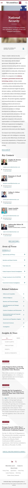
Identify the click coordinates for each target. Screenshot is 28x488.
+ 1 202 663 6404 (7, 203)
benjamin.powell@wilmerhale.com (11, 183)
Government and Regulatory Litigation (12, 319)
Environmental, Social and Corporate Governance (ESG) (11, 315)
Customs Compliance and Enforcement (12, 310)
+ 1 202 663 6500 (7, 219)
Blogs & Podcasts (11, 353)
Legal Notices (13, 470)
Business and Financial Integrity (10, 301)
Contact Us (20, 465)
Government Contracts (8, 323)
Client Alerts (9, 341)
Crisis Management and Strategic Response (11, 306)
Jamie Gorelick (13, 208)
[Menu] (1, 3)
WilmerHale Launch (10, 465)
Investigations (6, 326)
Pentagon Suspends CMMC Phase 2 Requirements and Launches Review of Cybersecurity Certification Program (13, 428)
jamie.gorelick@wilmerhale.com (11, 215)
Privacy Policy (6, 470)
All (7, 338)
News (18, 338)
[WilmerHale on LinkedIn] (12, 461)
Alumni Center (14, 468)
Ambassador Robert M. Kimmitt (15, 225)
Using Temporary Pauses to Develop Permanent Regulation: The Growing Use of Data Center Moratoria (13, 368)
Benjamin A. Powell (14, 176)
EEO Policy (18, 473)
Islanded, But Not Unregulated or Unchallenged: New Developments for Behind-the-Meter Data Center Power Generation (13, 393)
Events (7, 349)
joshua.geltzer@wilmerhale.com (11, 199)
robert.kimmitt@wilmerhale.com (11, 231)
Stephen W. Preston (14, 160)
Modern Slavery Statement (13, 475)
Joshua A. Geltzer (14, 192)
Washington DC (7, 169)
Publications (9, 345)
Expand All (5, 250)
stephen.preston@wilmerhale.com (11, 167)
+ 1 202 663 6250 (7, 235)
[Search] (26, 3)
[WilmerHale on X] (16, 461)
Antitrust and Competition (9, 294)
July (6, 398)
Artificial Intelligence (7, 297)
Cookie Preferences (10, 473)
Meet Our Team (13, 241)
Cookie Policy (21, 470)
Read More (5, 149)
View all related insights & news (13, 451)
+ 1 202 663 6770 (7, 187)
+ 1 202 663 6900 (7, 171)
